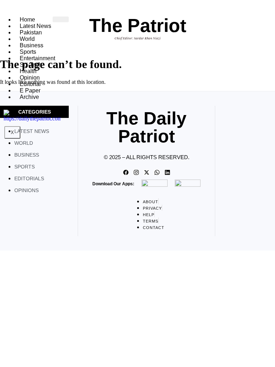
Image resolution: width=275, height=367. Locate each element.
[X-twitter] (146, 172)
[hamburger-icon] (61, 19)
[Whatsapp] (157, 172)
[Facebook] (126, 172)
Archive (29, 97)
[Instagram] (136, 172)
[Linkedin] (167, 172)
